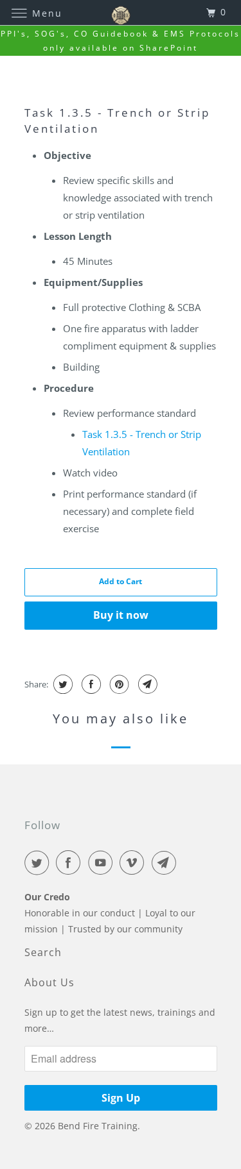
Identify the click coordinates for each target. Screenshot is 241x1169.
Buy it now (120, 615)
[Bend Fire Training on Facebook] (70, 862)
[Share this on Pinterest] (118, 684)
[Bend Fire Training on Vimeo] (134, 862)
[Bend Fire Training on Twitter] (39, 862)
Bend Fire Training (98, 1126)
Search (43, 952)
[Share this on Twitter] (61, 684)
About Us (49, 982)
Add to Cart (120, 581)
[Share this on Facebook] (89, 684)
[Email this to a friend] (146, 684)
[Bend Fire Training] (120, 12)
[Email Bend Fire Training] (166, 862)
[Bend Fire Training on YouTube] (103, 862)
